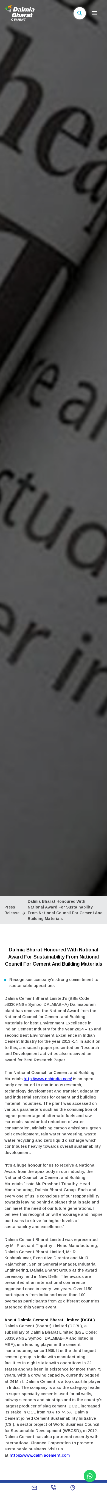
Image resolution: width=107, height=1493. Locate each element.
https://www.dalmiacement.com (40, 1455)
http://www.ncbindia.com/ (48, 1078)
